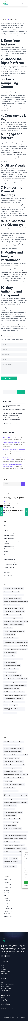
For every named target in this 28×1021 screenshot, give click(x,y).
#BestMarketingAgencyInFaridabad (12, 614)
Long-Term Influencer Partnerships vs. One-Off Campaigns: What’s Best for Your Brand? (13, 453)
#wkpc (5, 705)
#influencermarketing (9, 655)
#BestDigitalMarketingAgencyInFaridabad (14, 611)
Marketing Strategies (9, 546)
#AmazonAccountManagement (11, 591)
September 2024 (8, 916)
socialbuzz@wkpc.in (6, 1000)
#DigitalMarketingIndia (9, 634)
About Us (3, 967)
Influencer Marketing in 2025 (11, 538)
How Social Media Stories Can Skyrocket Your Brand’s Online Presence (14, 444)
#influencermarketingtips (10, 672)
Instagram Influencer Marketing (11, 541)
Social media (7, 556)
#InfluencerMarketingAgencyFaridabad (13, 659)
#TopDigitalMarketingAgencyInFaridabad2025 (15, 685)
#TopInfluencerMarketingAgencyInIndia (13, 698)
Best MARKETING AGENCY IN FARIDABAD (11, 709)
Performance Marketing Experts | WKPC (12, 442)
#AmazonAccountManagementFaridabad (13, 595)
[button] (22, 3)
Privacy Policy (4, 973)
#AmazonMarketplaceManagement (12, 598)
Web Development (8, 575)
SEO (5, 554)
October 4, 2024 (13, 19)
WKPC (4, 19)
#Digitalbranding (8, 628)
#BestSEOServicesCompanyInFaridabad (13, 624)
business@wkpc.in (5, 1004)
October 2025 (7, 887)
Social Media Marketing (9, 562)
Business (6, 527)
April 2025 (6, 898)
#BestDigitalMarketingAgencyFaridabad (13, 608)
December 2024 (8, 908)
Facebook (5, 71)
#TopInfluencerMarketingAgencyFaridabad (14, 691)
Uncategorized (7, 570)
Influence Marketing (5, 986)
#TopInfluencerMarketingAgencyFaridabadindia (15, 695)
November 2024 (8, 911)
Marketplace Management (7, 984)
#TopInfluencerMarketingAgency (11, 688)
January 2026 (7, 879)
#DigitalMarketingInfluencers (11, 637)
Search (21, 391)
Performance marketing (9, 549)
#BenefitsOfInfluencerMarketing (11, 605)
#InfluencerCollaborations (10, 652)
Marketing (6, 543)
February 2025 (7, 903)
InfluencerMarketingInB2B (10, 713)
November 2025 (8, 885)
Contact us (3, 969)
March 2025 (7, 900)
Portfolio (6, 551)
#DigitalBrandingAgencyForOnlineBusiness (14, 631)
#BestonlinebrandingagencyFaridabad (13, 618)
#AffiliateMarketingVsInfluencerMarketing (14, 588)
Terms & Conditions (5, 971)
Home (2, 965)
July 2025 (6, 890)
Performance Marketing (6, 988)
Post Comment (8, 378)
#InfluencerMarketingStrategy (11, 668)
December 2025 (8, 882)
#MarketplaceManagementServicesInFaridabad (15, 682)
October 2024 (7, 914)
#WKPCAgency (13, 705)
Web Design (7, 572)
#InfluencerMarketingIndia (10, 662)
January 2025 (7, 906)
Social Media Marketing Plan (10, 564)
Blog (5, 525)
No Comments (6, 21)
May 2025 (6, 895)
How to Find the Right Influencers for (13, 510)
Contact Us (26, 511)
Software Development (9, 567)
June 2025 (6, 892)
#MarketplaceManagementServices (12, 675)
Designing (6, 530)
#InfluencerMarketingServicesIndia (12, 665)
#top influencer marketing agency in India (14, 701)
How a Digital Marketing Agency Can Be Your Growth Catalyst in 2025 (14, 468)
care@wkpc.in (4, 999)
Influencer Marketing (9, 533)
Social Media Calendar (9, 559)
